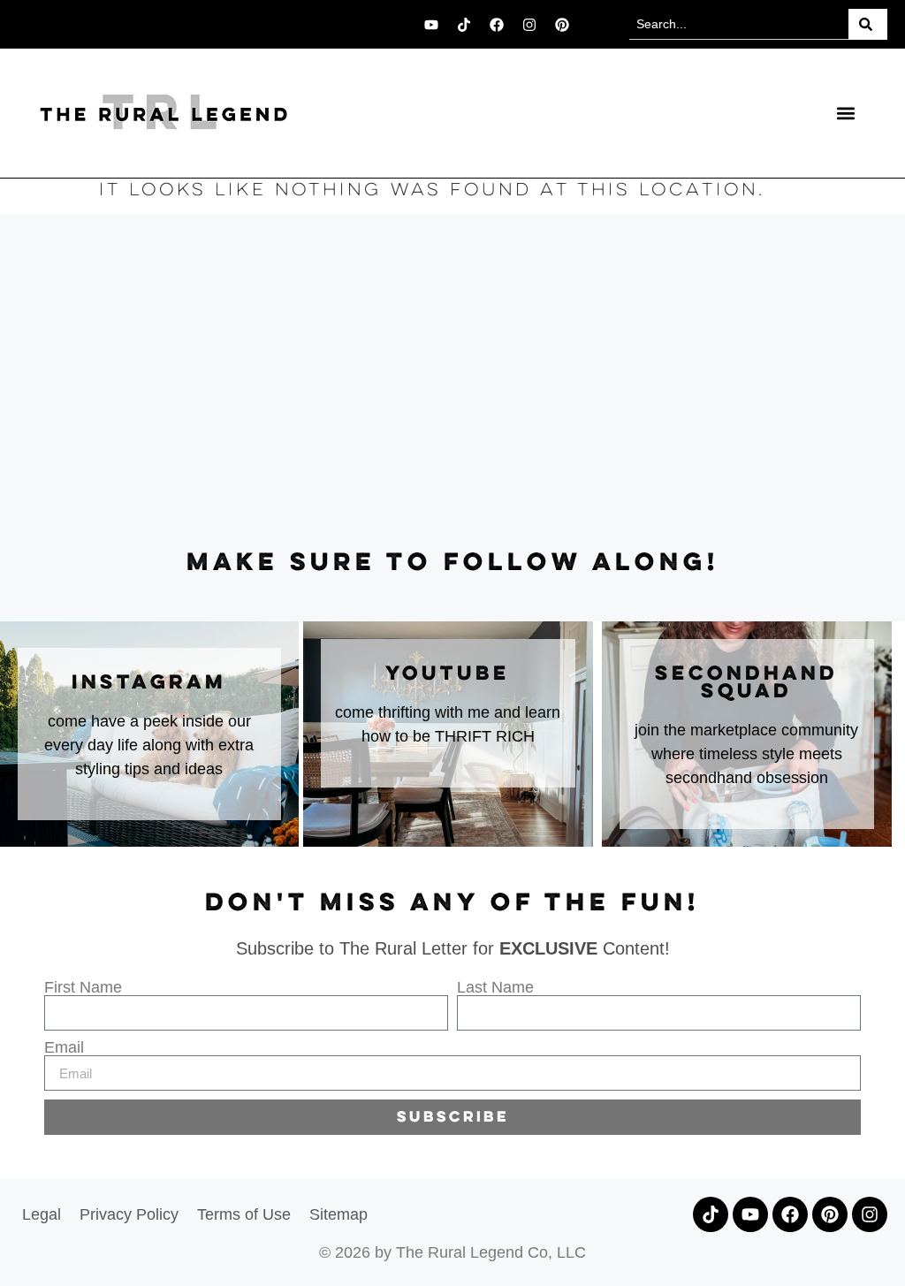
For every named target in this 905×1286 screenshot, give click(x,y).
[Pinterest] (562, 25)
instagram (149, 683)
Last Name (495, 987)
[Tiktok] (464, 25)
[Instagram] (529, 25)
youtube (447, 674)
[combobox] (738, 24)
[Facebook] (497, 25)
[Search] (867, 24)
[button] (845, 112)
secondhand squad (746, 683)
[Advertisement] (452, 382)
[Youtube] (431, 25)
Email (64, 1047)
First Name (83, 987)
